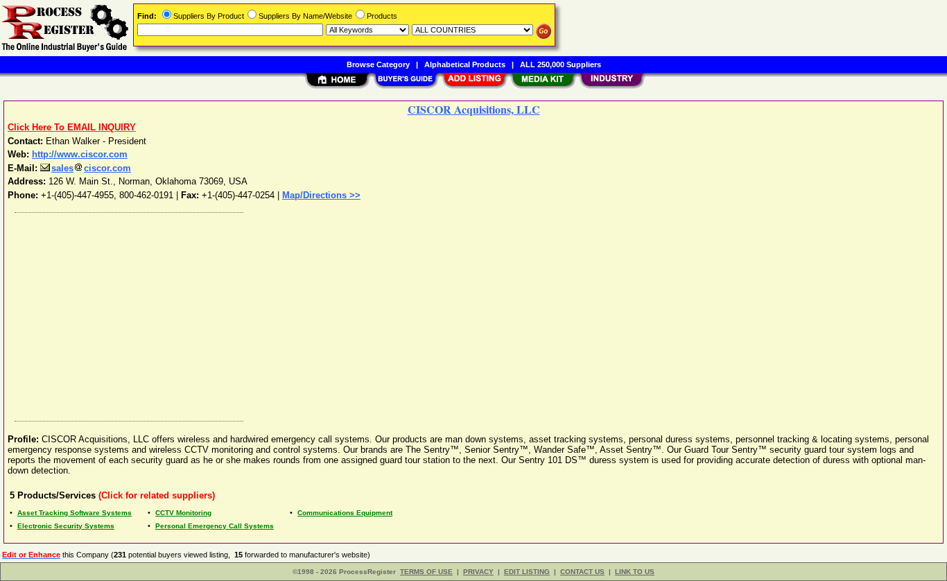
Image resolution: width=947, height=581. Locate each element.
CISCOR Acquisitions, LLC (474, 109)
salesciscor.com (91, 168)
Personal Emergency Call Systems (214, 526)
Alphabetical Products (464, 64)
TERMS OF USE (426, 571)
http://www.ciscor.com (80, 154)
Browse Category (378, 64)
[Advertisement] (425, 313)
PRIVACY (478, 571)
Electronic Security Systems (65, 526)
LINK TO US (634, 571)
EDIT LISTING (527, 571)
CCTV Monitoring (183, 513)
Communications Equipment (344, 513)
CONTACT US (582, 571)
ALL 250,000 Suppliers (560, 64)
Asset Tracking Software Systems (74, 513)
